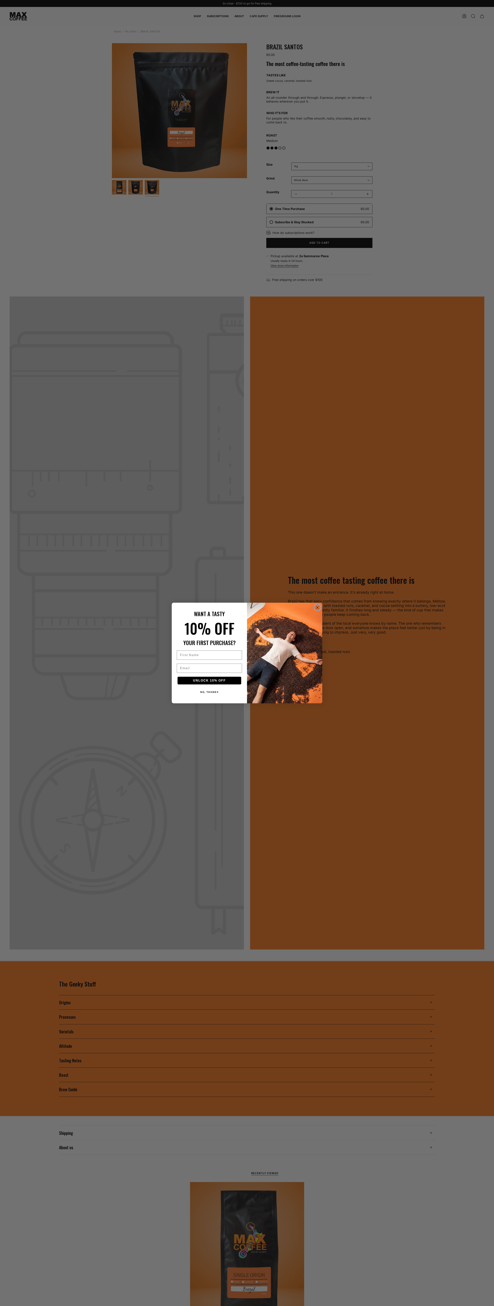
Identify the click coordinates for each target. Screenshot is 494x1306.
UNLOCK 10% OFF (209, 680)
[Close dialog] (317, 607)
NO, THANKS (209, 692)
